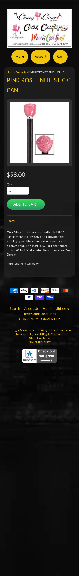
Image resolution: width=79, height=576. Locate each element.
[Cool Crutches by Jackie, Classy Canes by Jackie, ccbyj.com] (39, 45)
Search (15, 308)
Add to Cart (25, 204)
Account (40, 57)
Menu (20, 57)
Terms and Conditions (39, 314)
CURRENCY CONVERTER (39, 319)
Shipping (62, 308)
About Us (31, 308)
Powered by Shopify (40, 341)
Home (10, 72)
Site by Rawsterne (39, 337)
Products (21, 72)
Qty (9, 184)
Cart (60, 57)
